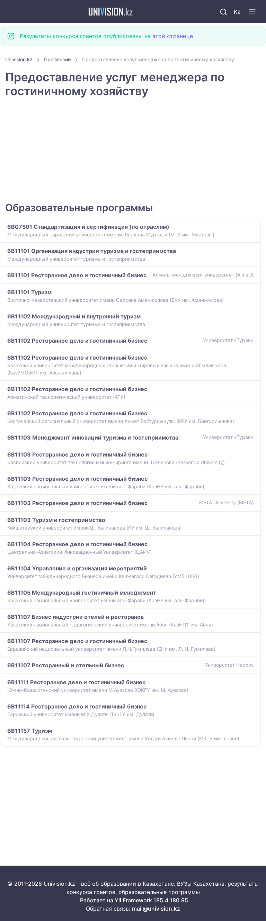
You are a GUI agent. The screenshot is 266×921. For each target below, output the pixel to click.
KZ (237, 11)
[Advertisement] (133, 150)
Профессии (57, 59)
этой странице (172, 36)
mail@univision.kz (156, 908)
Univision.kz (19, 59)
